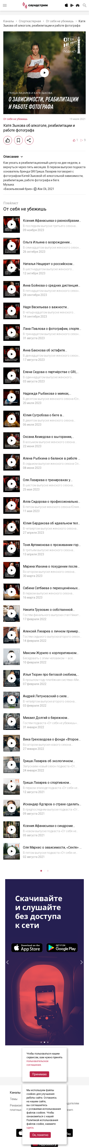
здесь (30, 1127)
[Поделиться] (29, 140)
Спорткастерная (30, 21)
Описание (11, 157)
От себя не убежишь (60, 21)
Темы (13, 1099)
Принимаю (39, 1074)
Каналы (8, 21)
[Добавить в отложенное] (18, 140)
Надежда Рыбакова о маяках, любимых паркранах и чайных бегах (51, 396)
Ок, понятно (40, 1135)
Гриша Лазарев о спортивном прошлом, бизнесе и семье (46, 785)
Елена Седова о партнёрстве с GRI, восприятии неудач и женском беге (50, 374)
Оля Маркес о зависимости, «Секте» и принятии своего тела (52, 849)
